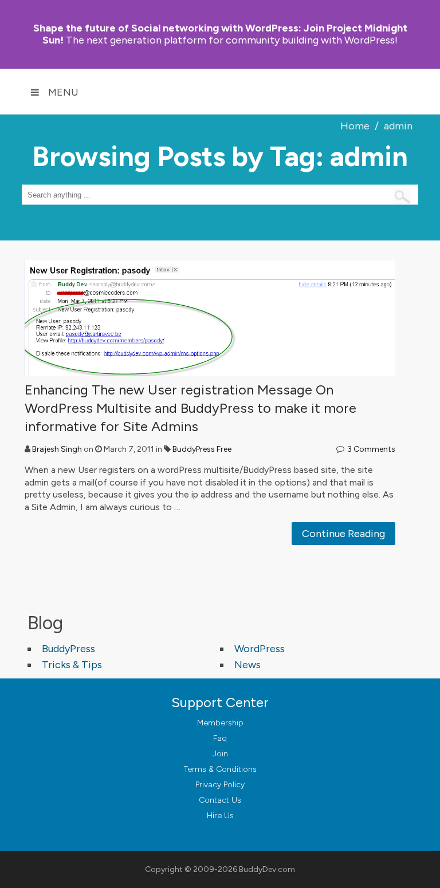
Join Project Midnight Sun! (220, 34)
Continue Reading (343, 533)
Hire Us (220, 815)
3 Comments (371, 449)
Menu (63, 92)
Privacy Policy (220, 785)
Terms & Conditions (220, 769)
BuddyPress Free (201, 449)
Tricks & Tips (72, 664)
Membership (220, 723)
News (247, 664)
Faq (220, 738)
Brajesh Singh (57, 449)
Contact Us (220, 800)
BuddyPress (68, 648)
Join (220, 754)
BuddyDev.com (267, 869)
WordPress (259, 648)
